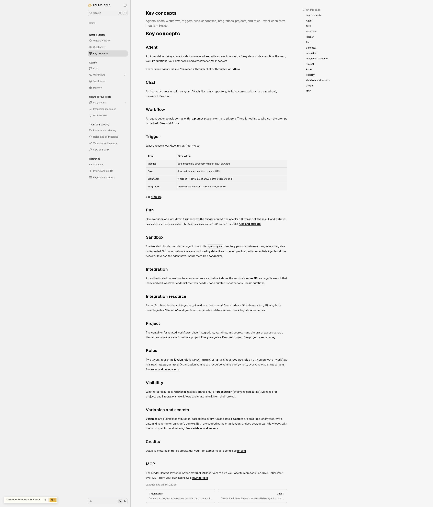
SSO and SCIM (101, 149)
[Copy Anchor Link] (183, 34)
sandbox (203, 56)
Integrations (99, 102)
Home (92, 23)
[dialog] (31, 500)
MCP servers (100, 115)
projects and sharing (262, 337)
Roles (151, 350)
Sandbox (155, 237)
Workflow (155, 109)
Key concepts (100, 53)
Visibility (154, 382)
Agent (151, 47)
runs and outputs (250, 224)
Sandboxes (99, 81)
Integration (157, 269)
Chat (95, 68)
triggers (156, 197)
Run (150, 210)
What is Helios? (101, 40)
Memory (97, 87)
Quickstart (99, 47)
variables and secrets (204, 428)
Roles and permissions (105, 136)
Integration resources (104, 109)
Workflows (99, 74)
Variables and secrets (105, 143)
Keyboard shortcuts (104, 177)
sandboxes (216, 256)
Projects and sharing (104, 130)
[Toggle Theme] (122, 501)
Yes (53, 500)
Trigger (153, 136)
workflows (172, 123)
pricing (241, 450)
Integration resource (166, 296)
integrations (159, 61)
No (45, 500)
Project (153, 323)
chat (167, 96)
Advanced (98, 164)
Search (109, 12)
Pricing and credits (103, 170)
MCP (150, 464)
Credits (153, 441)
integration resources (251, 310)
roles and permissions (165, 369)
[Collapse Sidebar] (125, 5)
